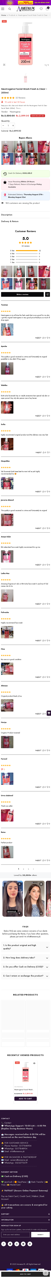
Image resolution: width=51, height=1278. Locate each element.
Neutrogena (15, 111)
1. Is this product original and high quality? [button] (19, 947)
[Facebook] (3, 1244)
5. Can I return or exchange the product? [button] (23, 975)
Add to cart (25, 1274)
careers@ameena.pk (19, 1160)
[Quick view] (34, 1063)
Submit (40, 1235)
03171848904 (21, 1148)
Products (12, 15)
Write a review (22, 294)
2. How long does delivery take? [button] (19, 957)
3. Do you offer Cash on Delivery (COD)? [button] (23, 966)
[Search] (9, 8)
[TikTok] (23, 1244)
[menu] (2, 8)
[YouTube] (29, 1244)
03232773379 (21, 1162)
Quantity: (5, 121)
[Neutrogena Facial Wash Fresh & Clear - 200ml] (25, 1072)
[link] (25, 2)
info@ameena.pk (17, 1151)
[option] (25, 43)
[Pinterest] (16, 1244)
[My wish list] (41, 8)
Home (3, 15)
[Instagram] (10, 1244)
